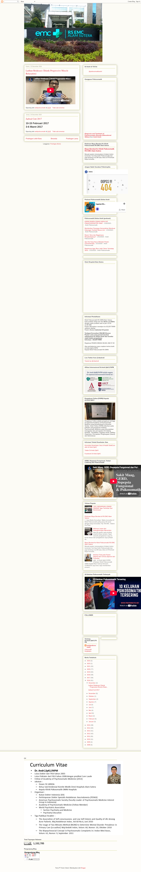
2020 (89, 669)
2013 (89, 731)
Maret (91, 716)
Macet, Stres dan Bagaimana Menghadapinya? (94, 236)
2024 (89, 661)
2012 (89, 733)
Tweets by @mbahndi (92, 361)
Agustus (91, 702)
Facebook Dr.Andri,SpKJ (93, 453)
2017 (89, 677)
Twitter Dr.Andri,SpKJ (91, 450)
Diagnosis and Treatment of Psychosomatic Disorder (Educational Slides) (98, 135)
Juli (90, 704)
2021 (89, 666)
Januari (91, 721)
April (90, 713)
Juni (90, 707)
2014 (89, 728)
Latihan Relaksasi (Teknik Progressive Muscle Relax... (98, 686)
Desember (92, 683)
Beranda (54, 138)
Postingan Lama (72, 138)
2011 (88, 736)
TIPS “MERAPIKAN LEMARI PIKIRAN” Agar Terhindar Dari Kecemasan (103, 508)
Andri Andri (97, 137)
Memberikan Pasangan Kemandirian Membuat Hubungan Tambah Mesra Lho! (100, 229)
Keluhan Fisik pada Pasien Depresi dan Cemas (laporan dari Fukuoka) (104, 556)
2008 (89, 745)
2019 (89, 672)
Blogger (83, 868)
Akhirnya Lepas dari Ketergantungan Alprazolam (102, 529)
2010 (89, 739)
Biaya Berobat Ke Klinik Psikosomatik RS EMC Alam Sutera (99, 150)
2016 (89, 680)
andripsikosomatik (91, 646)
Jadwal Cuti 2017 (34, 118)
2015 (89, 725)
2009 (89, 742)
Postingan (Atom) (55, 144)
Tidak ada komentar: (58, 108)
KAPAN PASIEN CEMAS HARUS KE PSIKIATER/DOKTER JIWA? (96, 222)
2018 (89, 675)
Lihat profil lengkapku (88, 650)
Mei (90, 710)
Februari (92, 719)
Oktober (91, 696)
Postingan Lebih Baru (34, 138)
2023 (89, 663)
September (92, 699)
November (92, 693)
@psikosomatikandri (95, 71)
